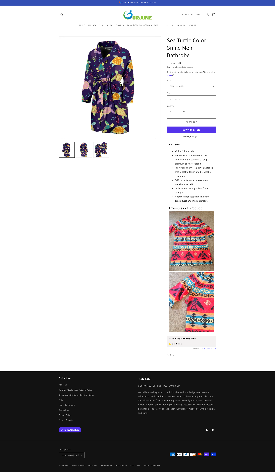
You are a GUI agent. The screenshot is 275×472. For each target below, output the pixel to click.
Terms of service (66, 420)
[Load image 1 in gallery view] (67, 150)
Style (169, 80)
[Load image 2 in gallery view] (84, 150)
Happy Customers (67, 405)
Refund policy (93, 465)
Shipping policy (136, 465)
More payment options (191, 137)
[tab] (191, 338)
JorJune (67, 465)
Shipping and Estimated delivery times (76, 395)
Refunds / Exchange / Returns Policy (75, 390)
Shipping (170, 67)
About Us (63, 385)
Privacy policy (106, 465)
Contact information (152, 465)
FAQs (61, 400)
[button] (62, 14)
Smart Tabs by (207, 348)
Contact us (64, 410)
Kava (214, 348)
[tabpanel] (191, 241)
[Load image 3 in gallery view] (101, 150)
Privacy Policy (65, 415)
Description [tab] (174, 144)
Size (168, 93)
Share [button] (172, 355)
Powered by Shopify (78, 465)
